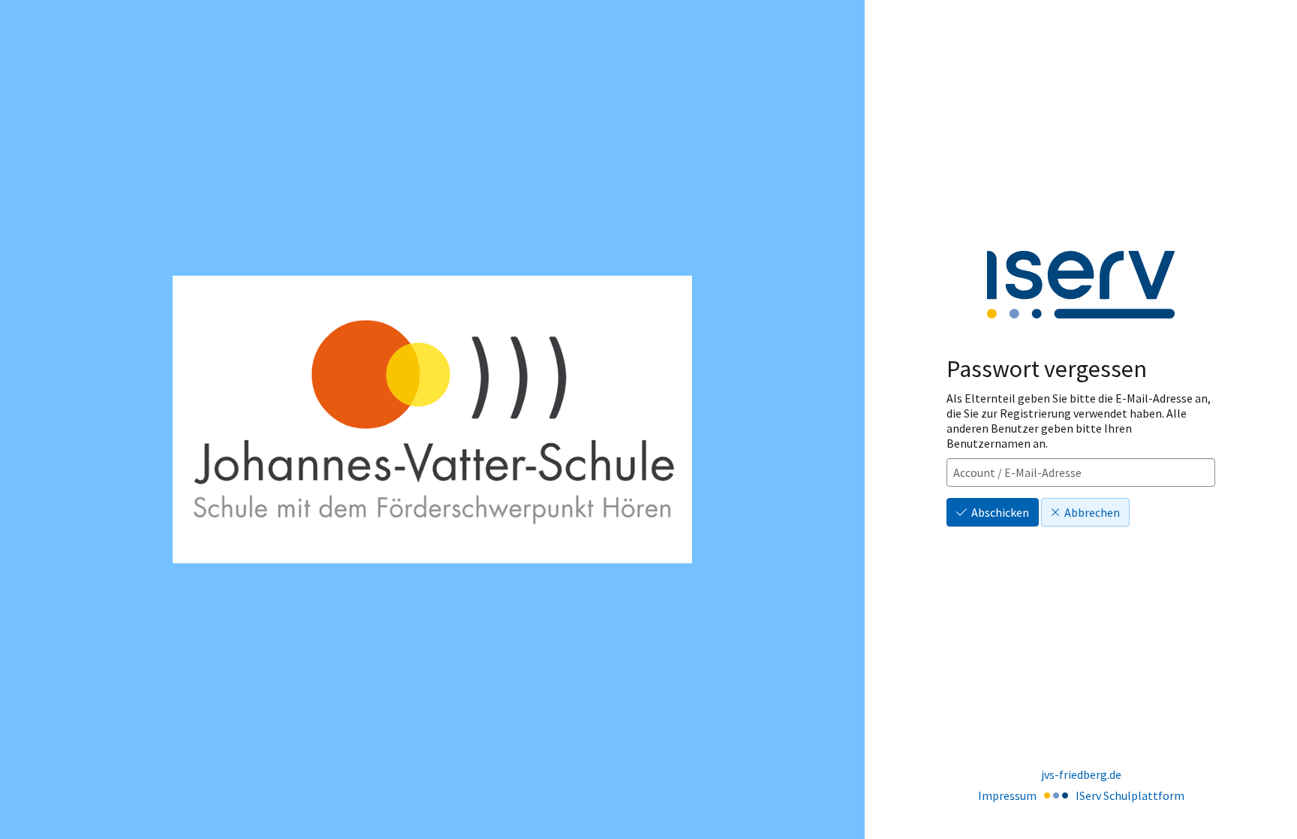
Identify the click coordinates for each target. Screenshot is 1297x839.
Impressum (1007, 795)
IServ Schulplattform (1130, 795)
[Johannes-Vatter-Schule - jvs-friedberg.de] (432, 419)
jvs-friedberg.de (1081, 774)
